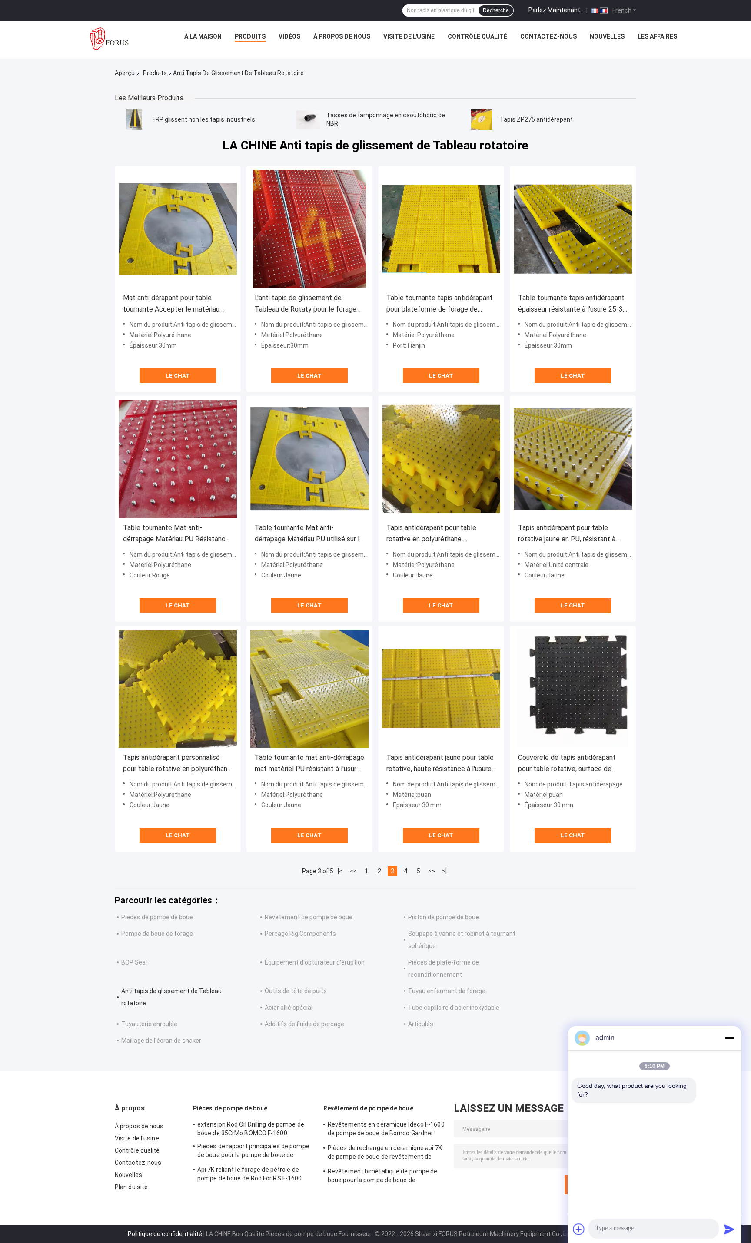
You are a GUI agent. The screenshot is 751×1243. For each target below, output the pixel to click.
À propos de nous (341, 36)
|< (340, 871)
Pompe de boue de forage (157, 933)
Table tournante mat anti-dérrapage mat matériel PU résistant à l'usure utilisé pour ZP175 (309, 764)
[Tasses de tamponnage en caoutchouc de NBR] (308, 119)
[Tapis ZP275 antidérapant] (481, 119)
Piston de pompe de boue (443, 917)
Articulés (420, 1024)
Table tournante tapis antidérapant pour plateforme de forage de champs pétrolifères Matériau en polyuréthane (439, 304)
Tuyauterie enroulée (149, 1024)
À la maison (203, 36)
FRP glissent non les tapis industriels (204, 119)
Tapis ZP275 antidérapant (536, 119)
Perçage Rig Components (300, 933)
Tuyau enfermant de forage (446, 991)
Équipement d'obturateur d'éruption (315, 962)
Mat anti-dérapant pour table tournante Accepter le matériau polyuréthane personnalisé (171, 304)
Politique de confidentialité (165, 1233)
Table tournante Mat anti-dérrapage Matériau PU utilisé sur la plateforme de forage (309, 534)
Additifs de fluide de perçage (304, 1024)
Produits (250, 36)
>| (444, 871)
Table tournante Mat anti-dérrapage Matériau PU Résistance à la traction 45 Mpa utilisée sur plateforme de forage (176, 534)
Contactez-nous (548, 36)
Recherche (496, 10)
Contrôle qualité (477, 36)
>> (431, 871)
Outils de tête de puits (296, 991)
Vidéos (289, 36)
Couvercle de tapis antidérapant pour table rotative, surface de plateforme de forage (567, 764)
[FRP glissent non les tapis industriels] (134, 119)
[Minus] (729, 1038)
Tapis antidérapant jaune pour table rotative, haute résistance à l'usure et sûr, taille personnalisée (440, 764)
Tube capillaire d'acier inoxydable (453, 1007)
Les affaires (657, 36)
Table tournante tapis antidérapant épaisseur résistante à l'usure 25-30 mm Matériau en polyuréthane (572, 304)
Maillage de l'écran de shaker (161, 1040)
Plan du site (131, 1186)
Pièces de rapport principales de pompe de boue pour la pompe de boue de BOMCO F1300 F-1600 (253, 1152)
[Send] (729, 1229)
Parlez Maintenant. (555, 10)
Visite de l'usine (409, 36)
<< (353, 871)
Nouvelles (607, 36)
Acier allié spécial (288, 1007)
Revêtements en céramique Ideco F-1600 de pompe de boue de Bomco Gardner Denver (386, 1130)
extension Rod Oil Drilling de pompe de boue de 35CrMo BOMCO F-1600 (250, 1129)
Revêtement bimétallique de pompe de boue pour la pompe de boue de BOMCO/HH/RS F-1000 (383, 1177)
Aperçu (125, 73)
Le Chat (178, 375)
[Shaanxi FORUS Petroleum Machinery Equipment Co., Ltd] (109, 39)
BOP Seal (134, 962)
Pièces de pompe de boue (157, 917)
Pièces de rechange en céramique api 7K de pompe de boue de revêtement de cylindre (385, 1153)
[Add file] (579, 1229)
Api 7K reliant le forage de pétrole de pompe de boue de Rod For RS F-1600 (249, 1174)
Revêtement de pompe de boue (308, 917)
